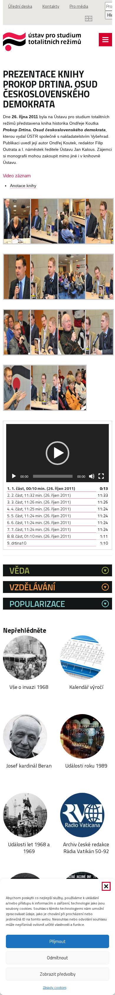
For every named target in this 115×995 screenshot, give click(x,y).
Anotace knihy (23, 186)
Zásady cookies (54, 987)
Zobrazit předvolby (57, 974)
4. (39, 509)
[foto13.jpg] (17, 409)
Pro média (79, 6)
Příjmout (58, 941)
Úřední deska (20, 6)
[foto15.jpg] (72, 409)
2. (39, 495)
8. (39, 536)
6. (39, 522)
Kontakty (50, 6)
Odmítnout (57, 957)
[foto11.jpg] (72, 353)
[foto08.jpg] (99, 298)
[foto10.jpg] (44, 353)
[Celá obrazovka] (101, 476)
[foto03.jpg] (72, 242)
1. (41, 488)
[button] (106, 886)
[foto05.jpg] (17, 298)
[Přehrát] (14, 476)
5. (39, 515)
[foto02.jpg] (44, 242)
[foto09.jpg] (17, 353)
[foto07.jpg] (72, 298)
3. (39, 502)
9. (16, 543)
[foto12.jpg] (99, 353)
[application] (57, 453)
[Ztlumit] (92, 476)
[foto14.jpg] (44, 409)
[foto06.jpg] (44, 298)
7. (39, 529)
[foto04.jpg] (99, 242)
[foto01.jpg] (17, 242)
